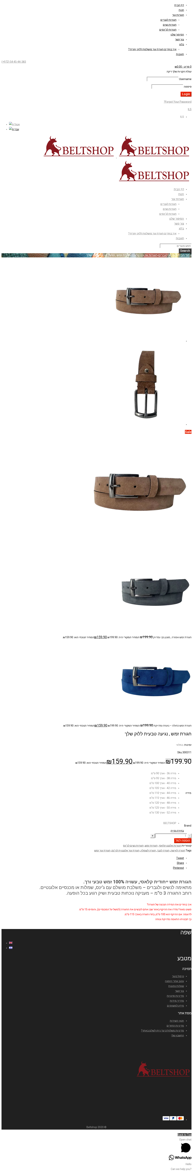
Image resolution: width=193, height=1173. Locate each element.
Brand (187, 825)
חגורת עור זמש (102, 850)
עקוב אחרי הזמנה (174, 981)
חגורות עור (178, 14)
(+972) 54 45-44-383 (14, 61)
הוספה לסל (183, 840)
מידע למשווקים (175, 1005)
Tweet (180, 858)
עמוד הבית (184, 255)
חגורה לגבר (163, 850)
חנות (181, 10)
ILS (189, 109)
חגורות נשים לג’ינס (133, 845)
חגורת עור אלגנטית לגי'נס (125, 850)
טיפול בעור (178, 976)
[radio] (162, 773)
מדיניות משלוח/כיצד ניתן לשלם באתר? (162, 1030)
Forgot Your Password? (177, 101)
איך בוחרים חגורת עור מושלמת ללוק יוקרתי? (152, 49)
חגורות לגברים (168, 19)
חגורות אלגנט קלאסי (144, 255)
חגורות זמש (151, 845)
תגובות (180, 54)
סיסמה (187, 86)
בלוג (181, 44)
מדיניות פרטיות (175, 995)
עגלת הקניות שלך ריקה (179, 71)
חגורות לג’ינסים (167, 29)
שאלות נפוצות (176, 986)
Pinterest (178, 867)
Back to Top (184, 1134)
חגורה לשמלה (148, 850)
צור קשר (179, 39)
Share (180, 862)
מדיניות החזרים (175, 1025)
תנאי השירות (177, 1020)
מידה (188, 792)
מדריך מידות (177, 1000)
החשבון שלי (177, 1035)
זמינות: (187, 744)
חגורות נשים (169, 24)
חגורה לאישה (178, 850)
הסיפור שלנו (177, 34)
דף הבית (179, 5)
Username (185, 79)
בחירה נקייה (177, 830)
